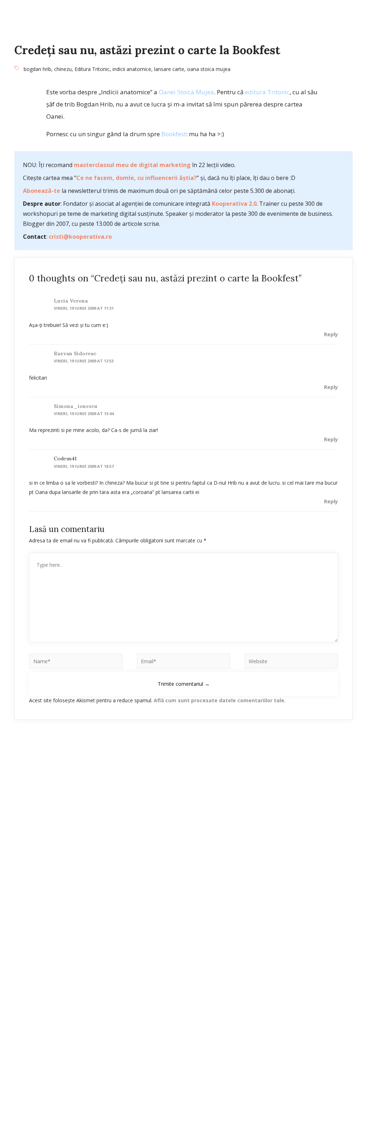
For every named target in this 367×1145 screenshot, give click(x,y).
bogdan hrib (37, 69)
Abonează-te (41, 191)
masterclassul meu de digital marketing (132, 165)
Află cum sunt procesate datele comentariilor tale (219, 700)
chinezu (63, 69)
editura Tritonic (267, 92)
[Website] (291, 662)
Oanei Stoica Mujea (186, 92)
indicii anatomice (132, 69)
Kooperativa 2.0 (234, 204)
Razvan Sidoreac (75, 353)
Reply (331, 334)
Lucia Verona (71, 301)
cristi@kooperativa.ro (80, 237)
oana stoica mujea (208, 69)
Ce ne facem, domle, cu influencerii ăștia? (136, 178)
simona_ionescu (75, 406)
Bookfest (173, 134)
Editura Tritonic (92, 69)
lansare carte (169, 69)
